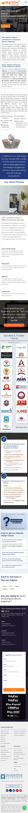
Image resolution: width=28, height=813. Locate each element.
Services (5, 675)
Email (4, 664)
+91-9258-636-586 (6, 624)
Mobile (4, 669)
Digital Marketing (4, 750)
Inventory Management (19, 735)
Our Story (2, 781)
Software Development (5, 752)
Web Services (3, 754)
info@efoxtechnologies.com (8, 625)
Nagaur (17, 586)
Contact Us (16, 781)
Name (4, 659)
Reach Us (22, 781)
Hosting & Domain (4, 758)
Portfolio (12, 781)
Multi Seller (16, 756)
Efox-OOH (3, 739)
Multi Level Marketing (5, 743)
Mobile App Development (6, 756)
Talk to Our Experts (14, 325)
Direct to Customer (18, 750)
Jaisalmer (5, 588)
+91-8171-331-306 (5, 642)
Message (5, 680)
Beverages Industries (18, 752)
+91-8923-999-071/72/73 (7, 633)
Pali (11, 586)
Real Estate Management (19, 733)
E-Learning (3, 741)
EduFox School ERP (5, 731)
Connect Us (14, 786)
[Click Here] (14, 777)
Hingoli (12, 588)
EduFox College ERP (5, 733)
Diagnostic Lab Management (20, 731)
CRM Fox (2, 737)
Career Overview (17, 766)
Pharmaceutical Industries (19, 754)
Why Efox (7, 781)
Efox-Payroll (3, 735)
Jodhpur (5, 586)
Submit (14, 690)
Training (15, 770)
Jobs (15, 768)
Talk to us (5, 26)
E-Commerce (3, 760)
